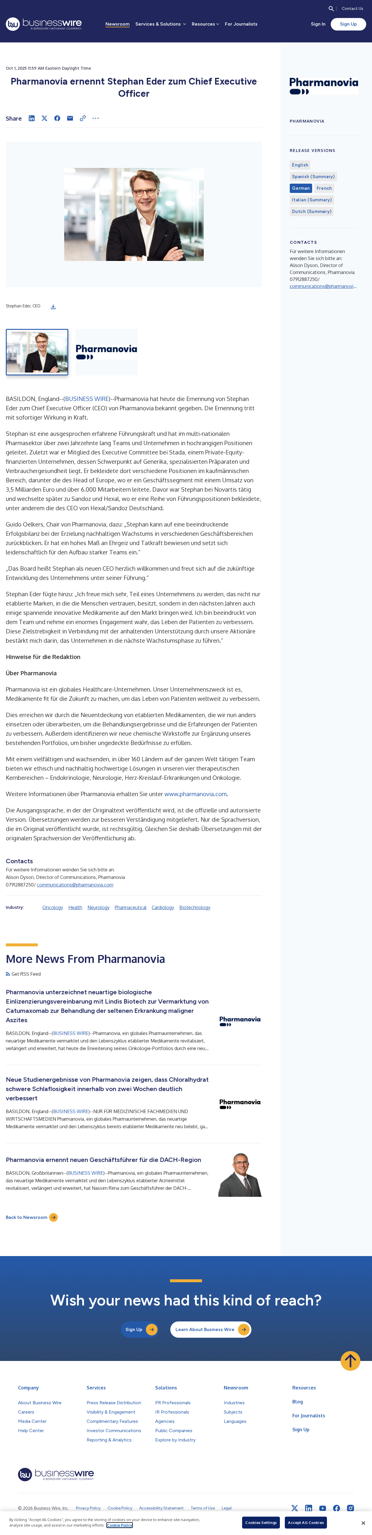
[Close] (363, 1523)
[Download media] (53, 306)
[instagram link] (350, 1508)
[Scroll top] (350, 1361)
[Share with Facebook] (57, 118)
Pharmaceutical (130, 907)
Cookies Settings (261, 1522)
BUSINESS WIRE (87, 398)
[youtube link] (322, 1508)
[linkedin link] (308, 1508)
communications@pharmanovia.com (75, 885)
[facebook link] (336, 1508)
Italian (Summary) (312, 200)
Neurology (98, 907)
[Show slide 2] (106, 352)
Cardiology (163, 907)
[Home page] (44, 24)
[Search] (331, 8)
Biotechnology (194, 907)
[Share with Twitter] (44, 118)
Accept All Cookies (305, 1522)
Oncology (52, 907)
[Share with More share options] (95, 118)
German (301, 188)
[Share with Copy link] (82, 118)
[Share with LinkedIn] (31, 118)
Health (75, 907)
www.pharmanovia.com (195, 794)
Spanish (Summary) (313, 176)
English (300, 165)
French (324, 188)
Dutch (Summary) (311, 211)
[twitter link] (294, 1508)
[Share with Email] (70, 118)
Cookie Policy (119, 1525)
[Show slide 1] (37, 352)
